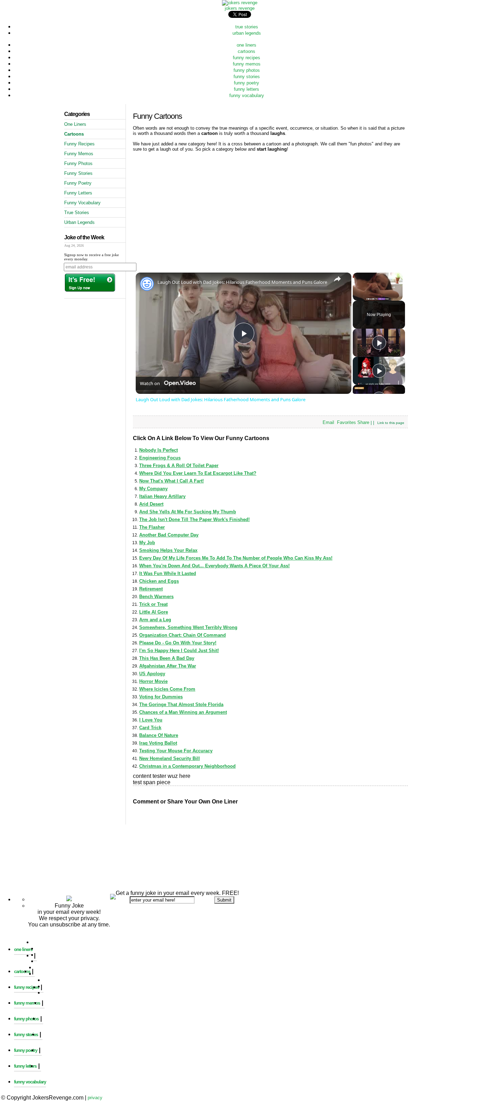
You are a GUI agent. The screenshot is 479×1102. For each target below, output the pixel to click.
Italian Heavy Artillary (162, 496)
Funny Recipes (79, 143)
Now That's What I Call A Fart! (171, 481)
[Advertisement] (239, 830)
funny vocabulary (246, 95)
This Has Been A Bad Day (166, 658)
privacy (95, 1097)
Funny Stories (78, 173)
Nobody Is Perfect (158, 450)
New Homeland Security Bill (169, 758)
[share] (337, 279)
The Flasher (152, 527)
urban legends (246, 33)
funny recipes (246, 57)
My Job (147, 542)
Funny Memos (78, 153)
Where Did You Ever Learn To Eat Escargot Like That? (197, 473)
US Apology (152, 673)
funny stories (247, 76)
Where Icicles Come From (167, 689)
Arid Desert (151, 504)
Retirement (151, 588)
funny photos (247, 70)
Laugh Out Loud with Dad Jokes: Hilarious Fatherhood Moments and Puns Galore (242, 282)
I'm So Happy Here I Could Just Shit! (179, 650)
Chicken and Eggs (159, 581)
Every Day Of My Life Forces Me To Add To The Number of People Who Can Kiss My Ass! (235, 558)
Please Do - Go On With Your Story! (177, 642)
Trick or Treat (153, 604)
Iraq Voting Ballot (158, 743)
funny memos (247, 64)
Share (363, 422)
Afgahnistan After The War (167, 666)
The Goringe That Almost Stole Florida (181, 704)
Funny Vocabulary (82, 202)
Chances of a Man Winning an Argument (183, 712)
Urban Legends (79, 222)
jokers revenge (240, 8)
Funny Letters (78, 193)
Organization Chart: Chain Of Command (182, 635)
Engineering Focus (160, 457)
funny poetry (246, 82)
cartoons (246, 51)
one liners (246, 45)
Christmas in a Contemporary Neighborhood (187, 766)
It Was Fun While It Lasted (167, 573)
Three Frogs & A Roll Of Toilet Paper (178, 465)
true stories (246, 26)
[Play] (379, 343)
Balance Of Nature (158, 735)
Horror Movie (153, 681)
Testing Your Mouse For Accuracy (175, 750)
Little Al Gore (153, 612)
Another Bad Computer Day (168, 535)
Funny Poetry (78, 183)
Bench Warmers (156, 596)
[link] (147, 284)
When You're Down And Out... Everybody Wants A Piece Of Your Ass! (214, 565)
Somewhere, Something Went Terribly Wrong (188, 627)
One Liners (75, 124)
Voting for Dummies (161, 696)
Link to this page (390, 423)
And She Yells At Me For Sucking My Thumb (187, 511)
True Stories (76, 212)
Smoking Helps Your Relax (168, 550)
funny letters (246, 89)
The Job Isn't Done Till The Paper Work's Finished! (194, 519)
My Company (153, 488)
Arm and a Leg (155, 619)
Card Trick (150, 727)
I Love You (150, 720)
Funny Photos (78, 163)
